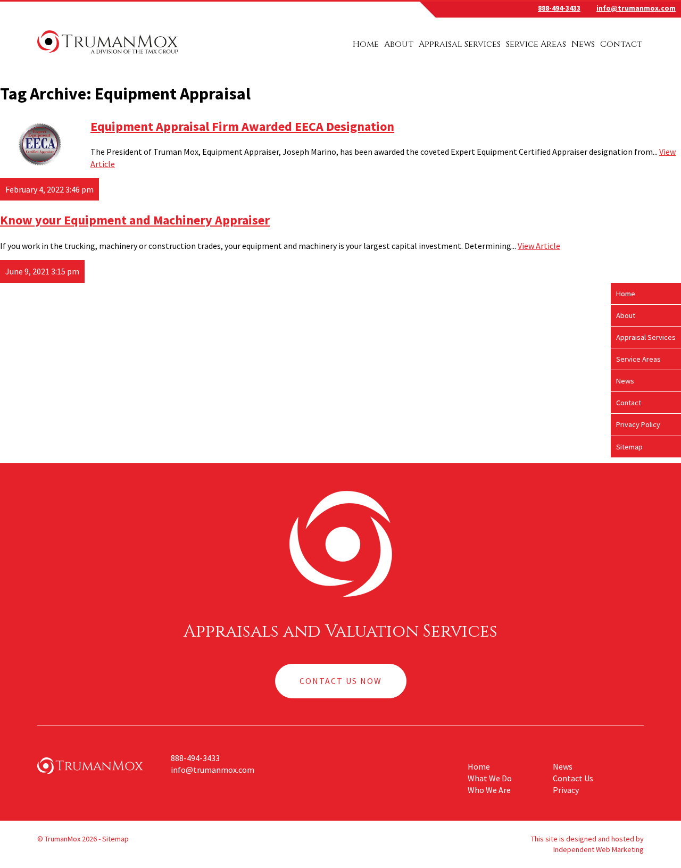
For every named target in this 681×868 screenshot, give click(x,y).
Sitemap (629, 447)
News (583, 44)
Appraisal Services (460, 44)
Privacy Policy (638, 424)
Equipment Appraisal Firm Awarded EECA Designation (242, 126)
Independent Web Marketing (598, 849)
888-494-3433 (559, 8)
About (398, 44)
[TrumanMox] (107, 54)
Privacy (566, 789)
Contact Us (573, 778)
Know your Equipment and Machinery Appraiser (135, 220)
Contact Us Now (341, 680)
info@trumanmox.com (636, 8)
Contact (621, 44)
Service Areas (536, 44)
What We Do (490, 778)
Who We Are (489, 789)
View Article (539, 245)
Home (366, 44)
